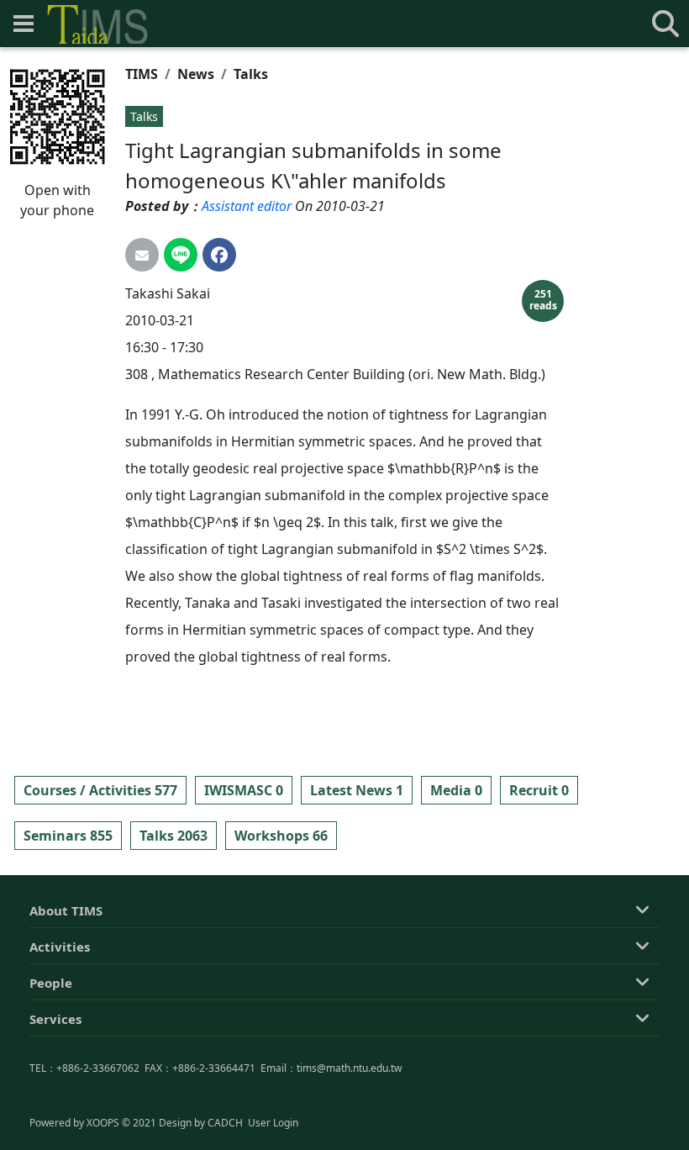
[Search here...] (665, 23)
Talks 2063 (173, 835)
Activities (59, 946)
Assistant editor (247, 206)
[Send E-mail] (142, 255)
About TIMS (66, 910)
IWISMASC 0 (243, 790)
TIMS (141, 74)
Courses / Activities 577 (100, 790)
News (195, 74)
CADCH (225, 1123)
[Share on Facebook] (219, 255)
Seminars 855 (68, 835)
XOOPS (103, 1123)
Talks (251, 74)
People (50, 982)
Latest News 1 (356, 790)
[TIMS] (97, 24)
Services (55, 1018)
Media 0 (456, 790)
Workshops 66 (281, 835)
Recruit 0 (539, 790)
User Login (273, 1123)
